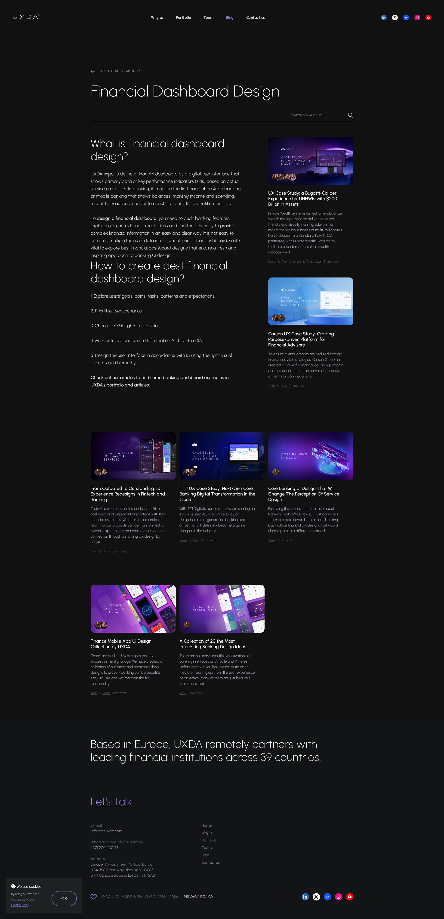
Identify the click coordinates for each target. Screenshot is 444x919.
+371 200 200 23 (104, 847)
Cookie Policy (20, 905)
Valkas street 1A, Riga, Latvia (128, 864)
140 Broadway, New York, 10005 (127, 870)
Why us (157, 17)
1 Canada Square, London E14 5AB (126, 875)
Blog (230, 17)
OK (64, 898)
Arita (271, 386)
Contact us (255, 17)
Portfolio (183, 17)
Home (207, 825)
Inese (272, 262)
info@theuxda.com (106, 831)
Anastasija (313, 262)
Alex (284, 262)
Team (208, 17)
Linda (297, 262)
